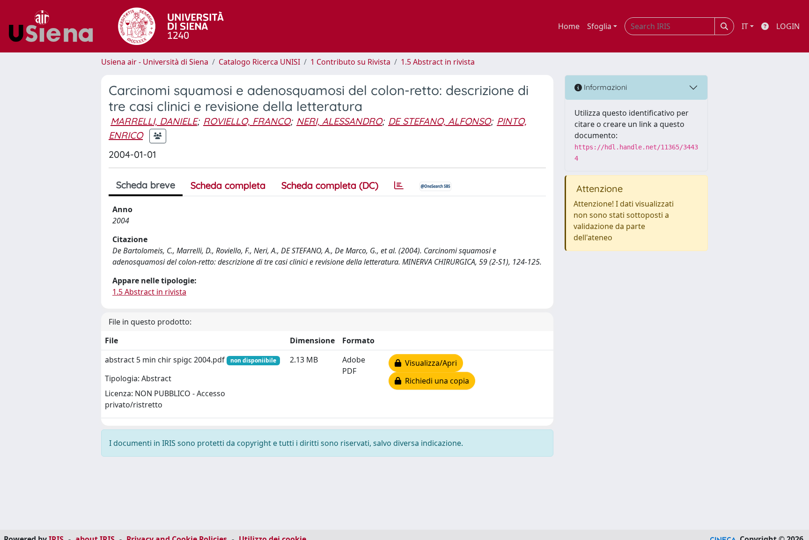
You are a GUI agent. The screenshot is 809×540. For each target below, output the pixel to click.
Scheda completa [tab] (228, 185)
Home (569, 26)
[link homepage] (54, 26)
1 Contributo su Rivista (350, 62)
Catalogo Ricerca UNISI (259, 62)
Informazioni (604, 87)
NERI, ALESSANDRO (339, 121)
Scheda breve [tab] (145, 185)
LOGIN (788, 26)
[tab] (399, 185)
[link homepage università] (170, 26)
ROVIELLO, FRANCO (246, 121)
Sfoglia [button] (599, 26)
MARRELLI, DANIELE (153, 121)
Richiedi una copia (435, 381)
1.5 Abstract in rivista (438, 62)
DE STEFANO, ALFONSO (439, 121)
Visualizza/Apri (429, 363)
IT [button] (745, 26)
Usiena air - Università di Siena (154, 62)
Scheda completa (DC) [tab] (329, 185)
